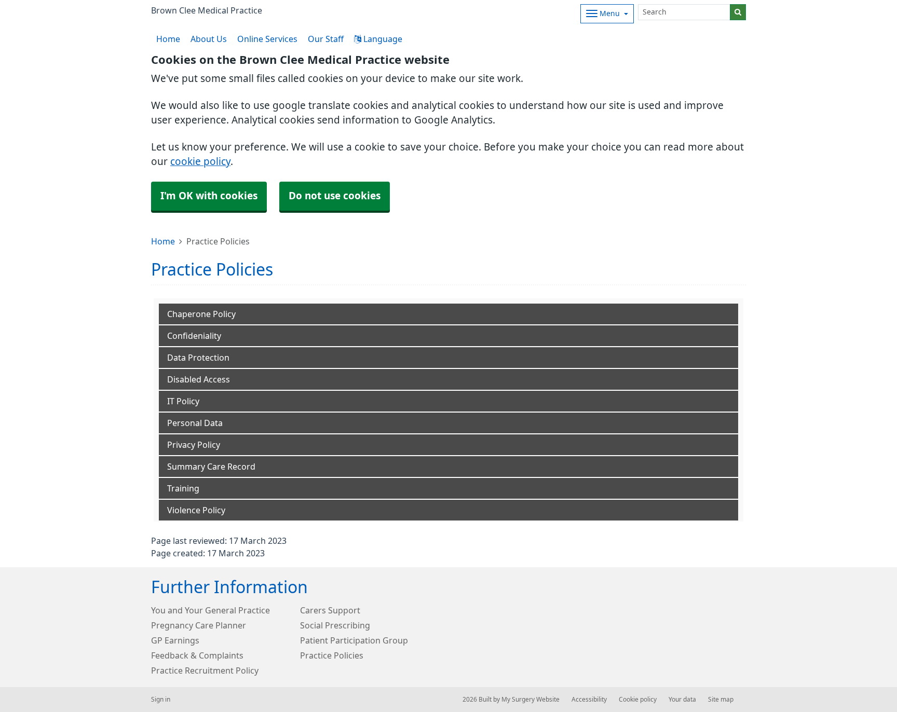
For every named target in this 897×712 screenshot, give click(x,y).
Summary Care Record (211, 466)
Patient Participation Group (354, 640)
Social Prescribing (335, 625)
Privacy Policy (193, 445)
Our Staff (326, 39)
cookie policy (200, 162)
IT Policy (183, 401)
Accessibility (589, 699)
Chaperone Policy (201, 314)
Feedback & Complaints (197, 655)
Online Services (267, 39)
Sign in (160, 699)
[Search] (738, 12)
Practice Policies (331, 655)
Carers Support (330, 610)
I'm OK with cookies (208, 196)
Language (381, 39)
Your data (682, 699)
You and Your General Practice (210, 610)
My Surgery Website (530, 699)
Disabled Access (198, 379)
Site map (720, 699)
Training (183, 488)
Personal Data (195, 423)
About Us (209, 39)
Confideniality (194, 336)
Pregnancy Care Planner (198, 625)
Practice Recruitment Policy (205, 670)
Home (163, 241)
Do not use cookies (334, 196)
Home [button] (168, 39)
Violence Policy (196, 510)
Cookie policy (638, 699)
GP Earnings (175, 640)
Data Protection (198, 357)
